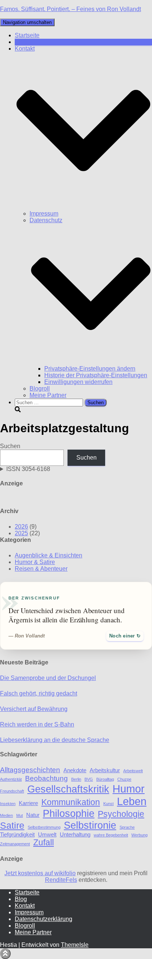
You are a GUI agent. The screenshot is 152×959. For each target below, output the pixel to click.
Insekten (7, 803)
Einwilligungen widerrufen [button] (78, 382)
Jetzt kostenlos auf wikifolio (40, 873)
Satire (12, 825)
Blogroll (40, 388)
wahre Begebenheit (111, 835)
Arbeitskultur (105, 770)
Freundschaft (12, 791)
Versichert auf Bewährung (34, 709)
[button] (83, 207)
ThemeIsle (75, 945)
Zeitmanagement (15, 844)
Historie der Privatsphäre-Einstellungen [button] (95, 375)
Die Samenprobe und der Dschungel (48, 678)
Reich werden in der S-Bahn (37, 724)
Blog (21, 42)
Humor (129, 789)
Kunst (108, 803)
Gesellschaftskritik (68, 789)
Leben (131, 801)
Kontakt (25, 906)
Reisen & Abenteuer (41, 569)
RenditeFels (61, 880)
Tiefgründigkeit (17, 834)
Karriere (28, 803)
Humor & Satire (35, 562)
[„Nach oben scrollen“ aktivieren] (5, 953)
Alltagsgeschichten (30, 770)
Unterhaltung (75, 834)
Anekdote (74, 770)
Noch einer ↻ (125, 636)
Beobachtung (46, 778)
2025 (21, 533)
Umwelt (47, 834)
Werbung (139, 835)
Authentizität (11, 779)
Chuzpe (124, 779)
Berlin (76, 779)
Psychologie (121, 814)
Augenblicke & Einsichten (48, 555)
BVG (88, 779)
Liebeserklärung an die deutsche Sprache (54, 740)
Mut (19, 815)
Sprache (127, 827)
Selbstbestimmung (44, 827)
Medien (6, 815)
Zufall (43, 842)
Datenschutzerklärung (43, 919)
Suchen (10, 446)
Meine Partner (48, 395)
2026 (21, 526)
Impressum (44, 213)
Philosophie (68, 813)
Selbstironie (90, 825)
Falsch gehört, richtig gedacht (38, 693)
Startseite (27, 35)
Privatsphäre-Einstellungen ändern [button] (89, 368)
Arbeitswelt (133, 771)
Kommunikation (70, 802)
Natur (32, 815)
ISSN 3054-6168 (28, 469)
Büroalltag (105, 779)
